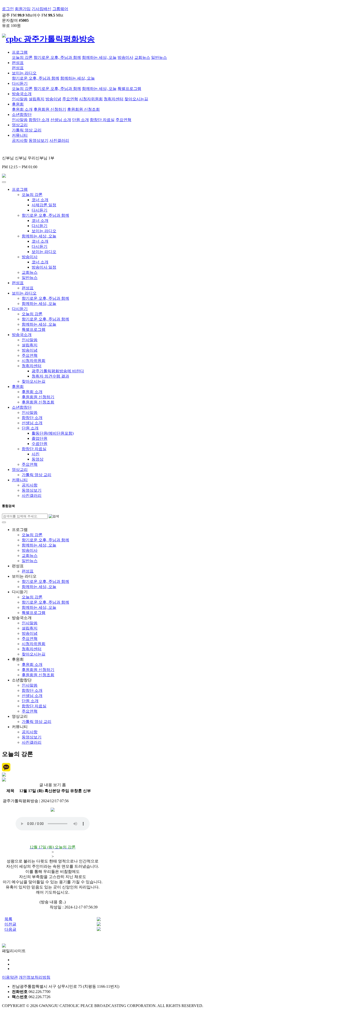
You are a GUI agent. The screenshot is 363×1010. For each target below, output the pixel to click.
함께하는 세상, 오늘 (99, 57)
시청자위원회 (91, 99)
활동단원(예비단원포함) (53, 433)
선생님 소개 (60, 120)
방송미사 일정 (44, 267)
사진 (36, 454)
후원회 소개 (22, 109)
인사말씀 (20, 99)
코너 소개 (40, 200)
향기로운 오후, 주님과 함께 (57, 57)
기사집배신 (41, 9)
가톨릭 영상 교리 (26, 130)
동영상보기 (38, 140)
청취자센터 (113, 99)
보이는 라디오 (24, 73)
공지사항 (20, 140)
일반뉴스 (159, 57)
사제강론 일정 (44, 205)
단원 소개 (80, 120)
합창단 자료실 (102, 120)
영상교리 (20, 125)
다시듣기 (20, 83)
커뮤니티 (20, 135)
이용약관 (10, 977)
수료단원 (39, 444)
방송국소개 (22, 94)
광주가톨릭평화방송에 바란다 (58, 371)
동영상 (37, 459)
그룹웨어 (60, 9)
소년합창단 (22, 114)
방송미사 (125, 57)
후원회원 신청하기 (50, 109)
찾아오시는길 (136, 99)
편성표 (18, 63)
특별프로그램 (129, 88)
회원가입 (23, 9)
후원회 (18, 104)
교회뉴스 (142, 57)
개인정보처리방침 (34, 977)
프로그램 (20, 52)
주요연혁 (70, 99)
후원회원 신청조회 (83, 109)
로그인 (8, 9)
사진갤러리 (59, 140)
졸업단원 (39, 438)
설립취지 (36, 99)
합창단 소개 (39, 120)
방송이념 (53, 99)
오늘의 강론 (22, 57)
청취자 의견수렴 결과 (50, 376)
